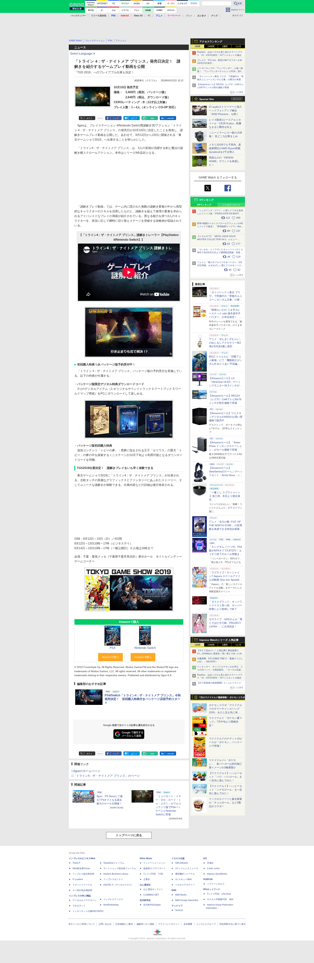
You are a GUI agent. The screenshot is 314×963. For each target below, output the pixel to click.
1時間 (197, 46)
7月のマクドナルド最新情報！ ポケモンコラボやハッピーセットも (222, 698)
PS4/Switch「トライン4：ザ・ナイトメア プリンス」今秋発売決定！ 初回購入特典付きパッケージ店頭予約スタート (143, 699)
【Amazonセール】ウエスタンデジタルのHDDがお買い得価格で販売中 (225, 417)
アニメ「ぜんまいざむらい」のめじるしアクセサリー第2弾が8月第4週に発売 (225, 343)
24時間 (211, 46)
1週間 (225, 46)
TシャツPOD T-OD (153, 874)
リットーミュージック (154, 863)
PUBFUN (208, 879)
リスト (100, 118)
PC (149, 15)
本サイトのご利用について (82, 924)
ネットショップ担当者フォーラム (119, 868)
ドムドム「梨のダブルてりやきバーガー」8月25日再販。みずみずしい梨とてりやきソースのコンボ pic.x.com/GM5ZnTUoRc (220, 265)
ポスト (89, 118)
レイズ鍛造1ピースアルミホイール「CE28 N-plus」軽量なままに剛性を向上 (225, 123)
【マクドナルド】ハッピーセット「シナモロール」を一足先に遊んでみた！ (225, 790)
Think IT (76, 863)
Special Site (206, 99)
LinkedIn (170, 118)
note (152, 118)
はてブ (134, 118)
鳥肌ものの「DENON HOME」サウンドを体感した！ (224, 161)
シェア (116, 118)
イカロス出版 (178, 858)
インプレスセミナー (113, 879)
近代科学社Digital (152, 905)
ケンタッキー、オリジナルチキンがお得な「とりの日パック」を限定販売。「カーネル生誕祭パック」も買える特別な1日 (220, 669)
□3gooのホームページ (86, 771)
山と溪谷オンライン (153, 889)
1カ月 (238, 46)
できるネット (79, 905)
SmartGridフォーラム (113, 863)
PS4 (112, 647)
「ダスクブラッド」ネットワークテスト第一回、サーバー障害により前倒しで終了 (225, 605)
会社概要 (188, 924)
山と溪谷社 (145, 885)
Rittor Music (146, 858)
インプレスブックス (113, 899)
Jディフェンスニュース (186, 868)
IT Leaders (78, 879)
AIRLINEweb (181, 863)
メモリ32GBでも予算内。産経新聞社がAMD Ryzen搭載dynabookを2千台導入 (225, 148)
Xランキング (206, 199)
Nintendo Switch (145, 647)
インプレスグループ (206, 924)
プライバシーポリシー (169, 924)
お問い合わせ (105, 924)
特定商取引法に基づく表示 (233, 924)
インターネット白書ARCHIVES (88, 911)
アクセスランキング (210, 41)
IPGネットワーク (211, 889)
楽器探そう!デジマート (154, 868)
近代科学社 (145, 900)
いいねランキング (231, 205)
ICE (205, 858)
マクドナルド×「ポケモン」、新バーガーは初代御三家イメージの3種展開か (225, 764)
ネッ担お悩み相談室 (82, 890)
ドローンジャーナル (82, 885)
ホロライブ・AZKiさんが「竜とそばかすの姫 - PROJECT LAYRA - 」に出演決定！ (225, 623)
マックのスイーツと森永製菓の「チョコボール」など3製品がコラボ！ (225, 802)
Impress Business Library (115, 874)
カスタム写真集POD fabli (220, 899)
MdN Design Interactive (186, 900)
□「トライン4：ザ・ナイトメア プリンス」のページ (106, 775)
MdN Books (181, 895)
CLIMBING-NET (151, 895)
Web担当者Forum (81, 868)
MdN (174, 890)
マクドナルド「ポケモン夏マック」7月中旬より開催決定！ (225, 722)
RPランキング (204, 205)
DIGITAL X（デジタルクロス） (118, 885)
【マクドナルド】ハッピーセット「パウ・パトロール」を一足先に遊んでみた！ (225, 777)
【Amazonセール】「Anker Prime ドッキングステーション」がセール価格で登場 (225, 446)
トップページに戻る (129, 835)
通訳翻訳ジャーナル (185, 874)
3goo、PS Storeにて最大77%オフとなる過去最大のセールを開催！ (109, 800)
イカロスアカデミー (185, 885)
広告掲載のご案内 (124, 924)
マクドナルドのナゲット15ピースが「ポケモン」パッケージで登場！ (225, 742)
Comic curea (213, 868)
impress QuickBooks (217, 874)
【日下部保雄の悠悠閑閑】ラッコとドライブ (219, 683)
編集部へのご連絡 (145, 924)
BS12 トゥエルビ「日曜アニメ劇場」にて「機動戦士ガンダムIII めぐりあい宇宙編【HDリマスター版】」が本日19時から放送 (225, 364)
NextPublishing (110, 905)
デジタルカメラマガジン (84, 900)
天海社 (210, 863)
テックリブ (177, 905)
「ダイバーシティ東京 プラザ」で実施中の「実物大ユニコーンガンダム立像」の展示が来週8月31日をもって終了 (220, 79)
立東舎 (146, 879)
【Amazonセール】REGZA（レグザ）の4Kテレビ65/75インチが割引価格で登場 (225, 399)
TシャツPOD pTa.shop (219, 894)
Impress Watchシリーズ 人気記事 (219, 639)
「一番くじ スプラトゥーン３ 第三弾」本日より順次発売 (224, 496)
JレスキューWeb (183, 879)
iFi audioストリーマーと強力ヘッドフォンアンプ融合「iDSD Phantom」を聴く (225, 110)
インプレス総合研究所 (83, 874)
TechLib (179, 910)
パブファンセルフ (215, 884)
